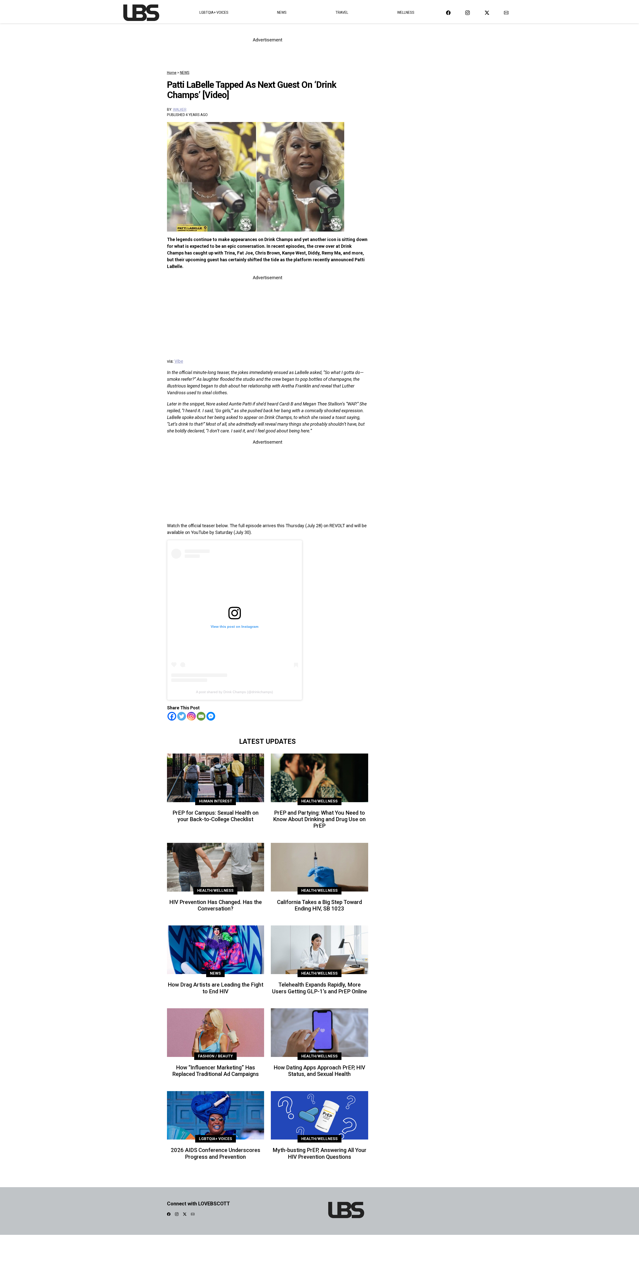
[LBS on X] (487, 12)
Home (171, 73)
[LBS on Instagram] (467, 12)
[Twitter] (181, 716)
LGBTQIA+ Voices (213, 12)
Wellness (405, 12)
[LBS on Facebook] (448, 12)
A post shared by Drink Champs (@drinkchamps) (234, 692)
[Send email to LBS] (506, 12)
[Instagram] (191, 716)
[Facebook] (171, 716)
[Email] (201, 716)
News (282, 12)
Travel (341, 12)
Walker (179, 110)
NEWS (184, 73)
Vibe (178, 361)
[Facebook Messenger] (210, 716)
